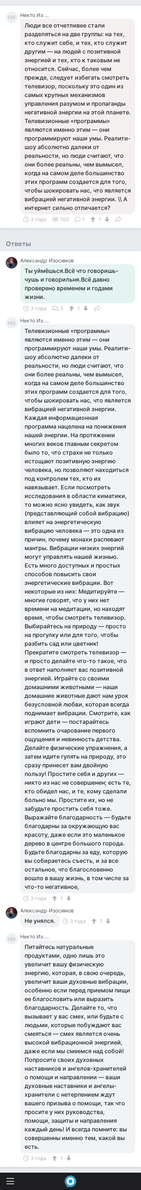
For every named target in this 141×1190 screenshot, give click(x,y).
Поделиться (118, 218)
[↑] (93, 219)
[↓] (106, 219)
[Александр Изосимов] (13, 263)
